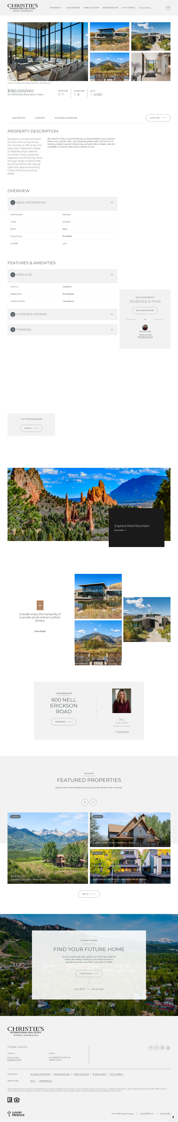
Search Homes (73, 8)
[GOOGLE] (162, 1047)
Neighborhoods (110, 8)
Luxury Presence (127, 1113)
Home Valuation (91, 8)
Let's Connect (128, 8)
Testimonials (45, 1081)
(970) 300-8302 (145, 8)
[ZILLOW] (168, 1047)
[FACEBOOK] (150, 1047)
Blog (33, 1081)
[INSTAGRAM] (156, 1047)
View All (150, 67)
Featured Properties (40, 1074)
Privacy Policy (165, 1113)
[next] (93, 802)
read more (119, 530)
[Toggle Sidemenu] (168, 7)
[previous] (84, 802)
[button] (158, 117)
